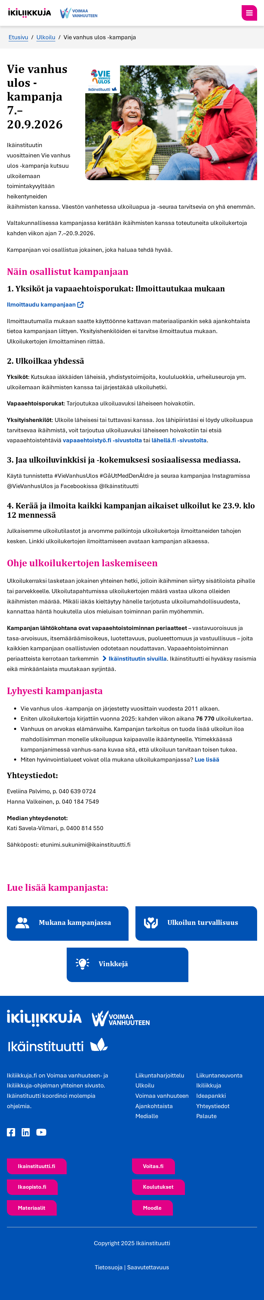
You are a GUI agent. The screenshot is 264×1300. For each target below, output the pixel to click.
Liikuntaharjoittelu (159, 1075)
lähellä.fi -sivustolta (179, 440)
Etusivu (18, 37)
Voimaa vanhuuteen (162, 1096)
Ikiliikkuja (208, 1085)
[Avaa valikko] (249, 13)
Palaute (206, 1116)
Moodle (152, 1207)
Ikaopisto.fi (32, 1186)
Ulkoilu (45, 37)
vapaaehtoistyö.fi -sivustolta (102, 440)
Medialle (146, 1116)
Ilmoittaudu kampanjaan (41, 304)
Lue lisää (207, 759)
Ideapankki (211, 1096)
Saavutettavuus (148, 1267)
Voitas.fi (153, 1166)
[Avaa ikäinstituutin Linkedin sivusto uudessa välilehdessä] (26, 1132)
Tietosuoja (109, 1267)
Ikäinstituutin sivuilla (138, 658)
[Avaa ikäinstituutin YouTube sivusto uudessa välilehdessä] (41, 1132)
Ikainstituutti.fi (36, 1166)
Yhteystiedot (213, 1106)
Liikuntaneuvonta (219, 1075)
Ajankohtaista (154, 1106)
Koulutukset (158, 1186)
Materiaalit (31, 1207)
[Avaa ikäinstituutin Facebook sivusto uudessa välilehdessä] (11, 1132)
